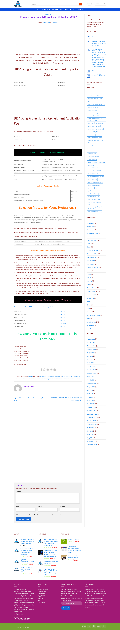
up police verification (93, 193)
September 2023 (92, 383)
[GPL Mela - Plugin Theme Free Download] (21, 4)
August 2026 (91, 339)
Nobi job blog (96, 132)
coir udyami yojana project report (96, 113)
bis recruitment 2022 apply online (52, 376)
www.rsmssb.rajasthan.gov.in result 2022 (95, 207)
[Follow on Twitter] (21, 618)
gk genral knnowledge (93, 250)
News (89, 274)
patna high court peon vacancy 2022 (95, 141)
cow (93, 70)
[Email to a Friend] (47, 369)
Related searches (92, 153)
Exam (88, 247)
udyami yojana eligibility (94, 185)
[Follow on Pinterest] (28, 618)
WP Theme (55, 9)
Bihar (89, 101)
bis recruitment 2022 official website (42, 378)
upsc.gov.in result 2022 (93, 196)
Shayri (89, 301)
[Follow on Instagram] (18, 618)
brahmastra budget (92, 110)
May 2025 (90, 359)
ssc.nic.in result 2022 (93, 173)
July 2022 (90, 431)
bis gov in (41, 376)
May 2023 (90, 397)
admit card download (93, 93)
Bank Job (90, 237)
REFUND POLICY (18, 625)
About (34, 625)
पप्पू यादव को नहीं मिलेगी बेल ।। (98, 76)
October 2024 (91, 370)
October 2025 (91, 349)
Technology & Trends (93, 315)
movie (89, 271)
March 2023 (91, 404)
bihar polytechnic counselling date (96, 104)
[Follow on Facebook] (15, 618)
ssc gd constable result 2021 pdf (96, 176)
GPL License (41, 602)
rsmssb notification (92, 162)
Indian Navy (90, 264)
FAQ (39, 600)
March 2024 (91, 380)
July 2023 (90, 390)
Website (62, 506)
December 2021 (92, 444)
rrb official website (92, 159)
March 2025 (91, 366)
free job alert (73, 378)
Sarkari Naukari (91, 288)
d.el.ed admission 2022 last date (96, 116)
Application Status (92, 233)
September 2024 (92, 373)
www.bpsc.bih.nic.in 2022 (94, 199)
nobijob (89, 132)
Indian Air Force (92, 257)
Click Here (63, 311)
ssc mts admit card (92, 179)
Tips (88, 318)
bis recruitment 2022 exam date (70, 376)
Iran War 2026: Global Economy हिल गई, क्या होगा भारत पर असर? (99, 43)
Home (39, 9)
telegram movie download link (95, 182)
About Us (40, 598)
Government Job (92, 254)
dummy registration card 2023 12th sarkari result (95, 119)
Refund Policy (42, 593)
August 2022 (91, 427)
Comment (19, 491)
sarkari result (91, 165)
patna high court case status (95, 137)
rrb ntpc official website (93, 156)
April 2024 (90, 376)
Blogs (74, 9)
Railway (89, 281)
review (89, 284)
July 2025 (90, 356)
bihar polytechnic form (93, 107)
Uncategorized (91, 322)
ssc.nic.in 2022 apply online (94, 168)
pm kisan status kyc (93, 150)
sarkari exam (102, 162)
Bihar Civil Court (92, 240)
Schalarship (90, 298)
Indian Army (91, 260)
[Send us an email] (25, 618)
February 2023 (91, 407)
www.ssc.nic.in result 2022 (94, 211)
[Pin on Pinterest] (51, 369)
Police (89, 277)
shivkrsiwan (55, 22)
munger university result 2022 (95, 129)
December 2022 (92, 414)
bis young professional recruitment (60, 378)
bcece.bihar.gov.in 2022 (94, 95)
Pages (80, 9)
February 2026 (91, 346)
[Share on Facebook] (41, 369)
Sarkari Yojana (91, 294)
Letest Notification (92, 267)
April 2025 (90, 363)
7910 (93, 36)
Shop (61, 9)
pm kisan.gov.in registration (94, 145)
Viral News (90, 329)
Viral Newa (90, 325)
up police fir (90, 188)
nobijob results (91, 134)
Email (40, 506)
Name (18, 506)
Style (88, 308)
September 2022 (92, 424)
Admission (48, 14)
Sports (89, 305)
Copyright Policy (43, 596)
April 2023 (90, 400)
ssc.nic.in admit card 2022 (94, 171)
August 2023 (91, 387)
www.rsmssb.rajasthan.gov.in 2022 (95, 203)
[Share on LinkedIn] (54, 369)
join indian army (100, 123)
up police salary (99, 188)
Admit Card (90, 226)
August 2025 (91, 352)
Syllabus (89, 312)
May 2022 (90, 438)
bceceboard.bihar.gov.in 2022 (95, 98)
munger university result (94, 126)
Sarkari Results (91, 291)
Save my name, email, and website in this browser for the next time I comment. (40, 515)
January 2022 (91, 441)
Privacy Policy (42, 591)
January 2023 (91, 410)
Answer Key (90, 230)
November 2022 (92, 417)
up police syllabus (92, 191)
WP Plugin (67, 9)
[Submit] (80, 4)
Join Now (63, 323)
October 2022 (91, 421)
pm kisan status (92, 148)
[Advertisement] (48, 40)
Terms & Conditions (43, 589)
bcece (101, 93)
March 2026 (91, 342)
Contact (39, 625)
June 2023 (90, 393)
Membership (46, 9)
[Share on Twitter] (44, 369)
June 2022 (90, 434)
